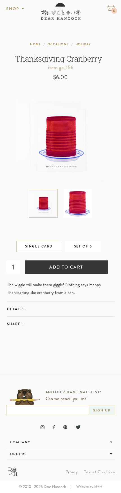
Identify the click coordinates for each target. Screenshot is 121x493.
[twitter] (78, 427)
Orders (18, 453)
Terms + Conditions (99, 472)
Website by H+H (89, 487)
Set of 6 (83, 246)
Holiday (83, 44)
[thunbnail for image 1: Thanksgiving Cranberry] (43, 203)
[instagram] (42, 427)
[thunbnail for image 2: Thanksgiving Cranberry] (77, 203)
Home (35, 44)
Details (17, 309)
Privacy (72, 472)
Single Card (39, 246)
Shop (12, 9)
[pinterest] (65, 427)
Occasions (58, 44)
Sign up (101, 410)
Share (15, 324)
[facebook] (54, 427)
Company (20, 442)
